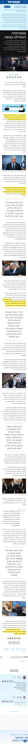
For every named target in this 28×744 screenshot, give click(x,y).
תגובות (14, 697)
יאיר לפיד (24, 651)
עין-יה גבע (19, 677)
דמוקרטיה (7, 648)
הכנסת (17, 650)
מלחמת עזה (18, 648)
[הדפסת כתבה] (7, 77)
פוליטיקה (24, 648)
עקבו (10, 74)
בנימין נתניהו (6, 650)
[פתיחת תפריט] (2, 2)
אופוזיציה (12, 648)
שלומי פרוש (19, 697)
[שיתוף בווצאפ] (10, 77)
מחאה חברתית (23, 650)
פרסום (14, 670)
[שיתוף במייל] (18, 77)
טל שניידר (15, 74)
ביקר (15, 503)
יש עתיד (12, 650)
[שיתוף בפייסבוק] (12, 77)
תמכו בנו (7, 7)
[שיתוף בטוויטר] (15, 77)
